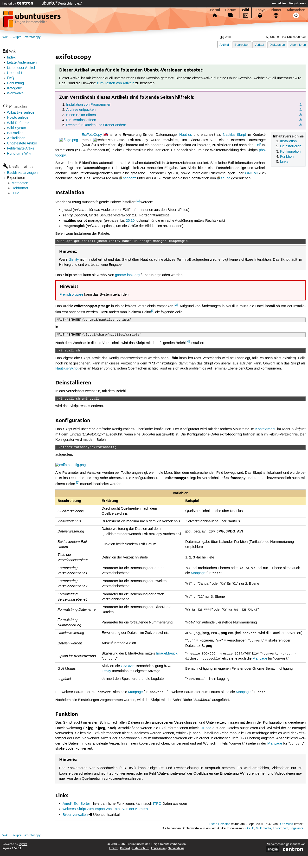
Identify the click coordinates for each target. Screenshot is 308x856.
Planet (276, 9)
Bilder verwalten (75, 815)
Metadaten (20, 183)
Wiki (245, 9)
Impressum (158, 848)
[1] (138, 201)
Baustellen (15, 133)
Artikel (224, 45)
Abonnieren (298, 45)
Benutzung (15, 83)
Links (284, 162)
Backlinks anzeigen (22, 173)
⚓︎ (300, 105)
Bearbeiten (241, 45)
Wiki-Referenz (18, 123)
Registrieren (297, 3)
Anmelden (279, 3)
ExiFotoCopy (92, 135)
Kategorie (14, 88)
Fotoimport (280, 828)
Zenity (74, 260)
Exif (258, 145)
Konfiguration (290, 151)
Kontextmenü (265, 429)
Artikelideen (16, 138)
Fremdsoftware (71, 294)
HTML (16, 193)
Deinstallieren (290, 146)
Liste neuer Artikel (21, 68)
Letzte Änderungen (22, 62)
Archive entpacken (81, 110)
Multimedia (263, 828)
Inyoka (23, 844)
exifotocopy (33, 37)
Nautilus (185, 135)
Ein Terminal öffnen (81, 120)
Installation (288, 141)
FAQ (10, 78)
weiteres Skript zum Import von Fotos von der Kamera (105, 809)
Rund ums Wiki (19, 153)
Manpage (198, 573)
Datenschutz (140, 848)
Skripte (16, 37)
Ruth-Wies (286, 824)
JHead (206, 728)
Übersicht (14, 73)
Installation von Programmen (88, 105)
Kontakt (125, 848)
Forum (230, 9)
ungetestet (297, 828)
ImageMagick (167, 653)
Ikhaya (260, 9)
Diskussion (277, 45)
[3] (152, 311)
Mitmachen (296, 9)
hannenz (129, 178)
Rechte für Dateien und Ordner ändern (96, 125)
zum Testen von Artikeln (115, 83)
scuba (225, 178)
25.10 (130, 221)
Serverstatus (176, 848)
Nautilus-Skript (234, 135)
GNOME (252, 173)
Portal (215, 9)
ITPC (157, 804)
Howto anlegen (18, 118)
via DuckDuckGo (294, 37)
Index (11, 57)
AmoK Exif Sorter (76, 804)
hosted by (9, 4)
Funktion (287, 157)
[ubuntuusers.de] (32, 20)
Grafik (249, 828)
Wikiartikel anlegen (21, 112)
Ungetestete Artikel (22, 143)
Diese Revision (219, 824)
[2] (176, 305)
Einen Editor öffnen (81, 115)
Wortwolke (15, 93)
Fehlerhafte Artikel (21, 148)
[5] (77, 483)
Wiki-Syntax (16, 128)
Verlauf (259, 45)
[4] (188, 342)
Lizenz (113, 848)
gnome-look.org (127, 275)
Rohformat (20, 188)
